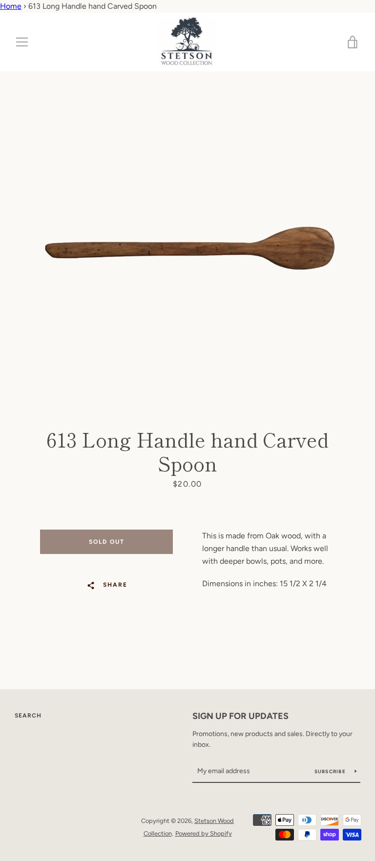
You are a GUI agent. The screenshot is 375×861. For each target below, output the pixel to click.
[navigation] (22, 42)
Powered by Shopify (203, 833)
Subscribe (331, 771)
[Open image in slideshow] (187, 230)
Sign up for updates (240, 716)
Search (28, 715)
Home (10, 6)
